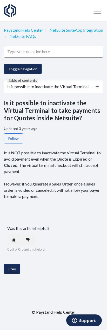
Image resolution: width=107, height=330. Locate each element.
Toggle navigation (22, 69)
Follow (13, 138)
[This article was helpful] (14, 240)
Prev (12, 269)
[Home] (10, 10)
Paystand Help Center (23, 30)
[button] (97, 11)
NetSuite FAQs (22, 36)
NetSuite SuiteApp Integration (76, 30)
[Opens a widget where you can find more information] (84, 320)
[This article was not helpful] (28, 240)
